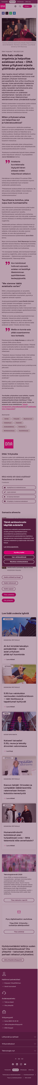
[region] (19, 542)
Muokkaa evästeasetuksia (19, 562)
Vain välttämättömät (19, 557)
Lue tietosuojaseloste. (11, 547)
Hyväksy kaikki (19, 552)
